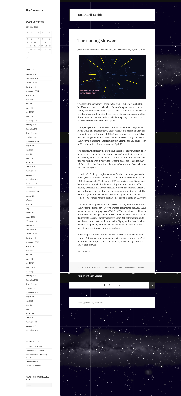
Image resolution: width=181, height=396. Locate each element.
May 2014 (29, 158)
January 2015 (31, 125)
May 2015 (29, 108)
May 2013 (29, 208)
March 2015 (30, 116)
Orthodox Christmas (34, 346)
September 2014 (32, 141)
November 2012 (32, 234)
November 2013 (32, 183)
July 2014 (29, 150)
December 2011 (32, 280)
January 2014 (31, 175)
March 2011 (30, 318)
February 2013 (31, 221)
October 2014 (31, 137)
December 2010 (32, 330)
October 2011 (31, 288)
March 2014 (30, 166)
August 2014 (31, 146)
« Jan (28, 58)
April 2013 (30, 213)
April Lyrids (98, 267)
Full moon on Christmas (35, 350)
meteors (141, 267)
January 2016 (31, 74)
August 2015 (31, 95)
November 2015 (32, 83)
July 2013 (29, 200)
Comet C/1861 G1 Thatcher (114, 267)
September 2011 (32, 292)
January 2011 (31, 326)
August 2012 (31, 246)
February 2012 (31, 271)
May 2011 (29, 309)
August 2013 (31, 196)
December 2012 (32, 229)
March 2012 (30, 267)
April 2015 (30, 112)
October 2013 (31, 187)
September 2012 (32, 242)
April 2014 (30, 162)
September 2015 (32, 91)
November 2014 (32, 133)
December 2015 (32, 78)
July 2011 (29, 301)
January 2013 (31, 225)
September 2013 (32, 192)
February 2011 (31, 322)
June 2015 (30, 104)
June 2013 (30, 204)
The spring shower (97, 40)
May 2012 (29, 259)
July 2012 (29, 250)
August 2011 (31, 297)
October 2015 (31, 87)
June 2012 (30, 255)
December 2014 (32, 129)
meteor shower (131, 267)
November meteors (33, 366)
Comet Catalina (32, 361)
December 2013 (32, 179)
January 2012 (31, 276)
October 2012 (31, 238)
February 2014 (31, 171)
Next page (152, 285)
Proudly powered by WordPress (90, 303)
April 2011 (30, 313)
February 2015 (31, 120)
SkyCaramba (34, 10)
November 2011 (32, 284)
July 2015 (29, 99)
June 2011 (30, 305)
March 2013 (30, 217)
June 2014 (30, 154)
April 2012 (30, 263)
